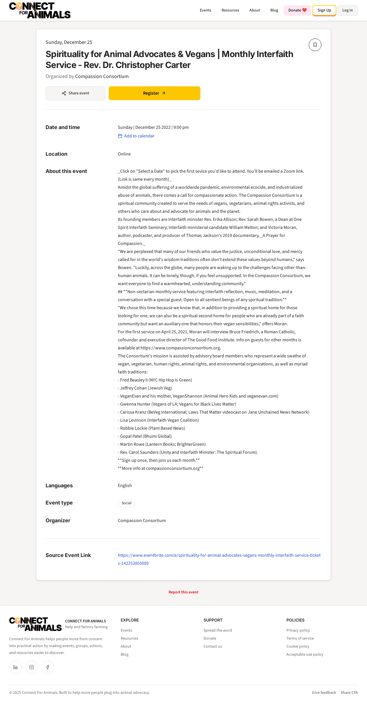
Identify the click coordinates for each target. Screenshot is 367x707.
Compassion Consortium (102, 76)
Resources (230, 10)
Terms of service (300, 638)
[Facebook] (47, 667)
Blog (274, 10)
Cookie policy (297, 646)
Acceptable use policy (304, 654)
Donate (210, 638)
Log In (347, 10)
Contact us (213, 646)
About (254, 10)
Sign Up (324, 10)
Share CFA (349, 693)
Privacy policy (298, 630)
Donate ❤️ (297, 10)
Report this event (183, 592)
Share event (79, 93)
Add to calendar (139, 136)
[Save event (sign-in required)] (315, 44)
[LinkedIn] (15, 667)
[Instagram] (31, 667)
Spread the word (218, 630)
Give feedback (324, 693)
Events (205, 10)
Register (151, 93)
